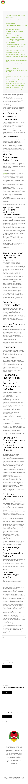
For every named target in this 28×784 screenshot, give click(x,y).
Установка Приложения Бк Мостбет (14, 31)
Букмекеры (8, 33)
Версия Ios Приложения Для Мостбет (15, 50)
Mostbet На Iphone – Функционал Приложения (17, 89)
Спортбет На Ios (9, 17)
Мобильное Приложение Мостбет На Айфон (16, 83)
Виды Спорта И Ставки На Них (13, 29)
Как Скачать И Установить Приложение (15, 15)
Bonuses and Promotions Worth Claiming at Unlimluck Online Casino (13, 688)
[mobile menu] (26, 2)
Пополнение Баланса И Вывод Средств (15, 54)
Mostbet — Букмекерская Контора (14, 66)
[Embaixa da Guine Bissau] (3, 2)
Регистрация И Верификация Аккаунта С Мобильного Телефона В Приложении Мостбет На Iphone (15, 41)
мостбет (5, 173)
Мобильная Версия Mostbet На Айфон (15, 63)
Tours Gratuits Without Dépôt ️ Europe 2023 (13, 713)
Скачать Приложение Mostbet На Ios (14, 87)
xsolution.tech (21, 778)
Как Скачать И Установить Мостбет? (14, 52)
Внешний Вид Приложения (12, 68)
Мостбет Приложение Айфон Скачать (15, 19)
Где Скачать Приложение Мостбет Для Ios (16, 44)
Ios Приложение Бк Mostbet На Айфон (15, 85)
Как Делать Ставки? (10, 74)
